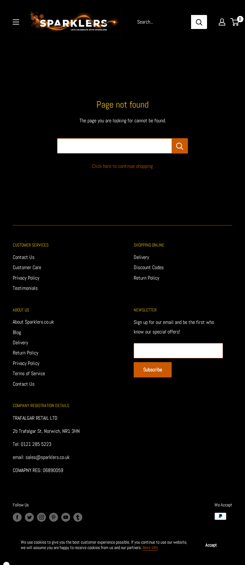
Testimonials (25, 288)
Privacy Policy (26, 278)
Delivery (141, 257)
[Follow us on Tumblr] (77, 516)
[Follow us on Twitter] (29, 516)
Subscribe (152, 369)
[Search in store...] (180, 146)
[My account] (222, 21)
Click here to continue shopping (122, 166)
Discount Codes (149, 267)
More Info (150, 547)
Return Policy (146, 278)
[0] (235, 22)
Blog (17, 332)
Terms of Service (29, 373)
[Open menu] (16, 22)
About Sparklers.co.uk (33, 321)
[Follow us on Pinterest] (53, 516)
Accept (211, 545)
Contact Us (23, 257)
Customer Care (27, 267)
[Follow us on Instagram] (41, 516)
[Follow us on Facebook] (17, 516)
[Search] (199, 22)
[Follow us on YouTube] (65, 516)
